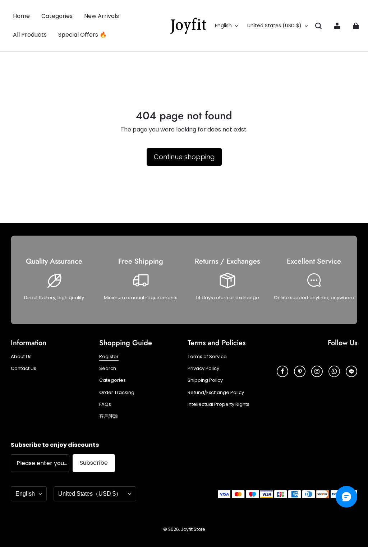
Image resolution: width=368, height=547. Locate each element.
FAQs (105, 404)
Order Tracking (116, 392)
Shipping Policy (205, 380)
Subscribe (94, 463)
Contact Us (23, 368)
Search (107, 368)
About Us (21, 356)
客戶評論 (108, 416)
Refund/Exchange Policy (216, 392)
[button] (318, 26)
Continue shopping (184, 156)
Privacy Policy (203, 368)
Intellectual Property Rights (218, 404)
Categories (112, 380)
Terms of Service (207, 356)
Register (109, 356)
